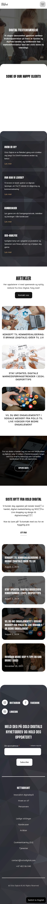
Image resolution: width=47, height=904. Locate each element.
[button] (43, 4)
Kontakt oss (23, 295)
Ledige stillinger (23, 818)
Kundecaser (23, 824)
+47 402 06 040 (23, 866)
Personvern (23, 806)
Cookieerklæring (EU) (23, 842)
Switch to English (36, 900)
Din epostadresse (12, 745)
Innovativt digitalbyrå (24, 794)
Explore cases (23, 468)
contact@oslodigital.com (23, 860)
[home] (4, 4)
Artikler (23, 830)
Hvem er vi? (23, 800)
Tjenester (23, 848)
